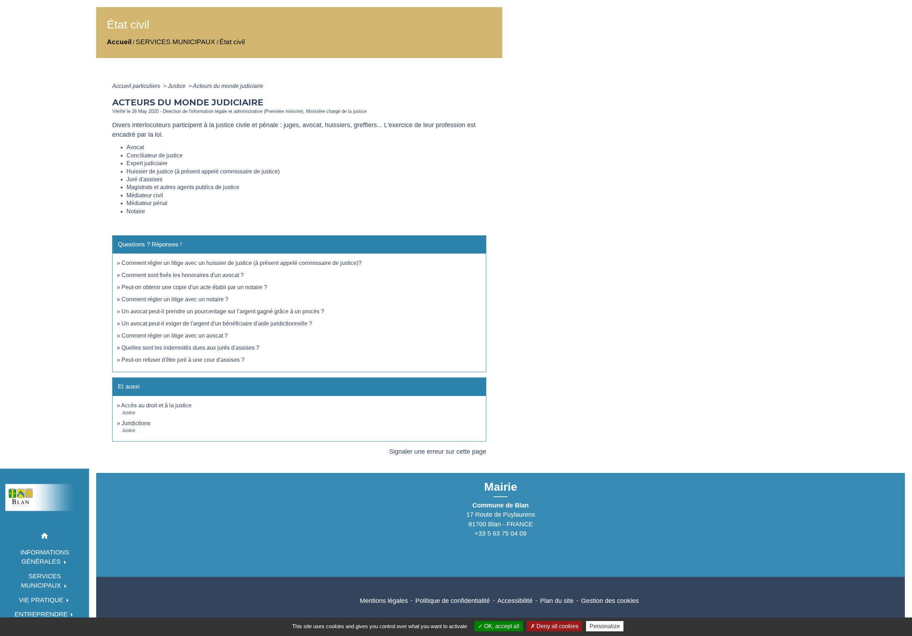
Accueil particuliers (137, 86)
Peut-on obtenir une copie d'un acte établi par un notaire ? (194, 287)
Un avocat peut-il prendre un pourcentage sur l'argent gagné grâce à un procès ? (222, 311)
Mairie (500, 486)
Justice (177, 86)
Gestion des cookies (610, 600)
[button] (44, 537)
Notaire (135, 211)
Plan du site (557, 600)
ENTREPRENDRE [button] (42, 614)
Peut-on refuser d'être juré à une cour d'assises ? (182, 360)
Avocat (135, 147)
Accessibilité (515, 600)
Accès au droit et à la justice (156, 405)
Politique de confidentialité (452, 600)
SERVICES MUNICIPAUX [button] (42, 581)
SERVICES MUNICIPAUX (175, 42)
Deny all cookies (557, 626)
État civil (232, 42)
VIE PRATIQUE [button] (42, 600)
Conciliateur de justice (154, 155)
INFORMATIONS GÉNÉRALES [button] (44, 557)
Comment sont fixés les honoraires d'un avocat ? (182, 275)
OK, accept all (501, 626)
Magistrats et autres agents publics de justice (182, 187)
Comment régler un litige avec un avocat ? (174, 336)
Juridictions (135, 423)
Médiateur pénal (146, 203)
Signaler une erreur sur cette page (437, 451)
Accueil (119, 42)
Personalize (605, 626)
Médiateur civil (144, 195)
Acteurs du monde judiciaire (228, 86)
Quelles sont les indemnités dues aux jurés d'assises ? (190, 348)
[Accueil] (44, 497)
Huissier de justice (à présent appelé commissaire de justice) (203, 171)
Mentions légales (384, 600)
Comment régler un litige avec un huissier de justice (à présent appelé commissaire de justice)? (241, 263)
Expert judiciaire (146, 163)
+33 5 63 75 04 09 (501, 533)
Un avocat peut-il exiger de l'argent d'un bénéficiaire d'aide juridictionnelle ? (216, 323)
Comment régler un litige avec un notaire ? (174, 299)
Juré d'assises (144, 179)
